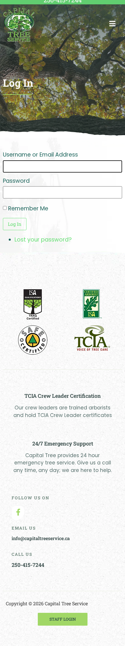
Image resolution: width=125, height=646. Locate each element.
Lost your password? (43, 240)
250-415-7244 (28, 564)
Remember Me (28, 208)
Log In (15, 224)
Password (16, 181)
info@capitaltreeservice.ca (41, 538)
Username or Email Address (40, 154)
